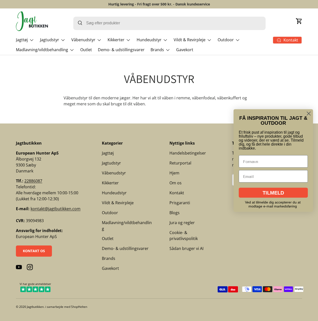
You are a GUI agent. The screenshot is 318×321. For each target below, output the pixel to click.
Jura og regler (182, 222)
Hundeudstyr (149, 39)
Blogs (174, 212)
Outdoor (226, 39)
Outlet (86, 49)
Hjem (174, 173)
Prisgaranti (179, 202)
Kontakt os (34, 250)
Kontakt (176, 193)
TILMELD (273, 193)
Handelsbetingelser (187, 153)
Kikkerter (116, 39)
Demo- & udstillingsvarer (121, 49)
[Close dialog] (308, 113)
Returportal (180, 163)
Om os (175, 183)
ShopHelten (79, 307)
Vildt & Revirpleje (189, 39)
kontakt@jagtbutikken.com (55, 208)
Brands (157, 49)
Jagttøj (22, 39)
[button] (299, 21)
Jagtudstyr (49, 39)
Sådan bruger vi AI (186, 248)
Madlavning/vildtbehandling (42, 49)
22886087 (33, 181)
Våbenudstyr (83, 39)
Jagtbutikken (35, 307)
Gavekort (184, 49)
